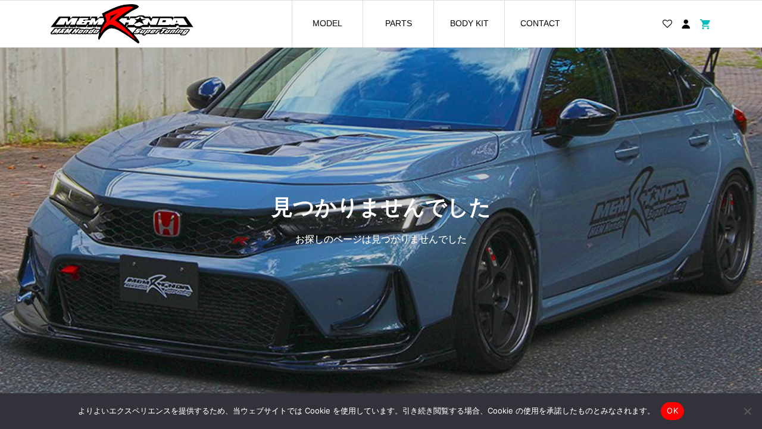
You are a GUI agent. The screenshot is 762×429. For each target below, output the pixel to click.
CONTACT (540, 23)
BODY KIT (469, 23)
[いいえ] (747, 411)
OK (672, 410)
